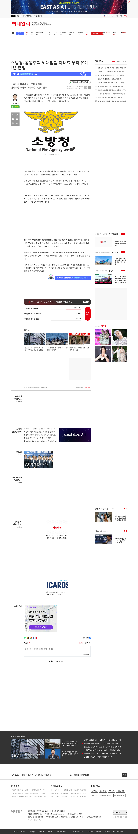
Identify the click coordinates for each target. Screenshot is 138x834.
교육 (49, 33)
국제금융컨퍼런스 (105, 795)
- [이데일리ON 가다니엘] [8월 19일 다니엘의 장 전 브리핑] (68, 796)
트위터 (17, 114)
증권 (118, 61)
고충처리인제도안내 (77, 831)
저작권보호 (89, 831)
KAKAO (13, 123)
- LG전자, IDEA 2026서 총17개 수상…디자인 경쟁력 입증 (28, 796)
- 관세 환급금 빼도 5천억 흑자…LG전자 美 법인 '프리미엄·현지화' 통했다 (29, 793)
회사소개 (15, 831)
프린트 (17, 119)
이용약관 (49, 831)
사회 (32, 33)
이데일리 (31, 23)
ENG (107, 16)
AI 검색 (19, 33)
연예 (124, 61)
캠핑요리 (94, 795)
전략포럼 (103, 791)
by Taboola (19, 401)
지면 (117, 16)
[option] (69, 8)
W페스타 (111, 791)
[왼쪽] (50, 452)
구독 (113, 16)
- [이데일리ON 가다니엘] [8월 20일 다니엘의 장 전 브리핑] (68, 793)
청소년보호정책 (61, 831)
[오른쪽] (52, 452)
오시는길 (32, 831)
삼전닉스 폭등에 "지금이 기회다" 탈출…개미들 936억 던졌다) (44, 441)
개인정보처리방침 (118, 831)
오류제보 (98, 831)
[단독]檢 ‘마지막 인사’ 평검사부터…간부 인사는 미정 (101, 750)
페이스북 (13, 114)
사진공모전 (120, 791)
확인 (124, 775)
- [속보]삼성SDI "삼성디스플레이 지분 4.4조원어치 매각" (28, 790)
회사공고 (23, 831)
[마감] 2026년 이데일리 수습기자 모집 (32, 775)
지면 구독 (87, 387)
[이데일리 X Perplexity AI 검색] (51, 74)
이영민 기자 (15, 103)
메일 (13, 119)
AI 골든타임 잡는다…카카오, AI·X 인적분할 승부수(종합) (102, 740)
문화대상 (94, 791)
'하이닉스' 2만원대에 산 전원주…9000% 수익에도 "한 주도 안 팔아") (45, 429)
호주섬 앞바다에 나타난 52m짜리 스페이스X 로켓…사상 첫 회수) (45, 435)
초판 (120, 16)
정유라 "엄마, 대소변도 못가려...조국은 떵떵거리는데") (41, 432)
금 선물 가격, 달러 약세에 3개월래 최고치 (97, 757)
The (123, 32)
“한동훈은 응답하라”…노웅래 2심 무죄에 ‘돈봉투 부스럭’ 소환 (104, 747)
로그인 (125, 16)
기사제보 (107, 831)
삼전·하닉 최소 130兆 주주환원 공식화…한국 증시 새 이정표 (104, 753)
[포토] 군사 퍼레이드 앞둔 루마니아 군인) (37, 438)
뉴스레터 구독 (79, 387)
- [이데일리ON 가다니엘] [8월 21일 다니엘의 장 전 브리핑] (68, 790)
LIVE (13, 16)
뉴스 (113, 61)
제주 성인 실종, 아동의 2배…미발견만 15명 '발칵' (100, 743)
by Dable (19, 482)
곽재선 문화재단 (119, 795)
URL (17, 123)
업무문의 (41, 831)
